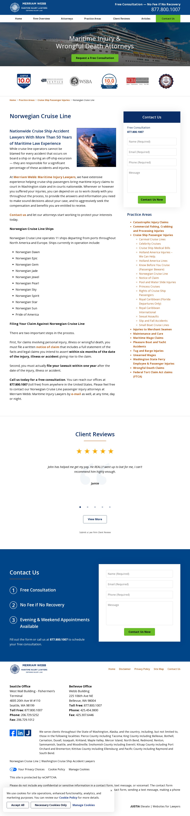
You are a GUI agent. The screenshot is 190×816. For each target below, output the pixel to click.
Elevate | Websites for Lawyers (155, 806)
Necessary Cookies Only (51, 805)
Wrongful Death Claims (148, 368)
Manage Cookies (79, 769)
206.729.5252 (30, 715)
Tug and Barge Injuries (148, 350)
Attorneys (67, 18)
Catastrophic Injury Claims (150, 222)
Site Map (159, 669)
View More (95, 519)
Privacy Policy (142, 669)
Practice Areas (92, 18)
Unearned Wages (144, 355)
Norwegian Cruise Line (153, 273)
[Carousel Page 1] (80, 507)
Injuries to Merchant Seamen (152, 329)
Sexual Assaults (149, 316)
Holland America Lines (153, 260)
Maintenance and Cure (148, 333)
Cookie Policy (56, 769)
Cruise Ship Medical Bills (154, 248)
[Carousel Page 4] (102, 507)
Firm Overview (41, 18)
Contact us (18, 215)
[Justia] (27, 733)
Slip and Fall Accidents (153, 320)
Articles (145, 18)
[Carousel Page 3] (95, 507)
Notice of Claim (149, 278)
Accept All (17, 805)
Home (18, 18)
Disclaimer (125, 669)
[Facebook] (13, 733)
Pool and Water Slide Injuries (157, 282)
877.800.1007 (165, 9)
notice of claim (47, 347)
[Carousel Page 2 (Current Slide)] (87, 507)
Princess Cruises (149, 286)
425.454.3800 (89, 710)
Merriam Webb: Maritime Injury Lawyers (45, 177)
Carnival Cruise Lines (152, 239)
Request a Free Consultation (95, 58)
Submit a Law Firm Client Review (95, 532)
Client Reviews (121, 18)
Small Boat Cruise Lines (154, 325)
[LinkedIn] (20, 733)
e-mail (76, 394)
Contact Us (168, 18)
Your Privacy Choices (31, 769)
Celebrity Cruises (150, 243)
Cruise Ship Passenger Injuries (54, 100)
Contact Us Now (152, 199)
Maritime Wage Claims (148, 338)
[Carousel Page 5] (110, 507)
